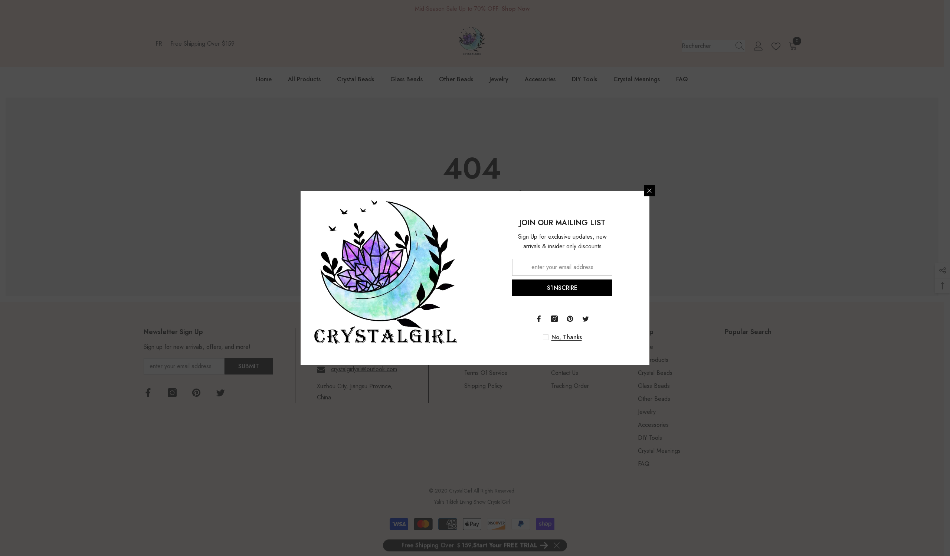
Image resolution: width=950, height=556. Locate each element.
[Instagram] (554, 319)
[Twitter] (585, 319)
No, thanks (566, 337)
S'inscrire (562, 288)
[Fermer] (649, 190)
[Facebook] (539, 319)
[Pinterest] (570, 319)
